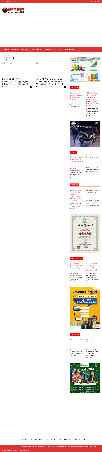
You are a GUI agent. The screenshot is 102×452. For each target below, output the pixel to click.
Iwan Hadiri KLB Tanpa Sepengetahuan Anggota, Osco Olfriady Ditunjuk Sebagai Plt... (16, 81)
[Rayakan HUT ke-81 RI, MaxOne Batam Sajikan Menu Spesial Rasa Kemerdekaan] (93, 161)
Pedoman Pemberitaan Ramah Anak (78, 447)
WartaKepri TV (70, 50)
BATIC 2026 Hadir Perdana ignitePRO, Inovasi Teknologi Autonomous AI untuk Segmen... (92, 277)
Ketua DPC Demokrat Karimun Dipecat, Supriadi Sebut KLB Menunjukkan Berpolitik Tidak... (50, 81)
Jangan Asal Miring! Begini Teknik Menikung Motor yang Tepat (76, 104)
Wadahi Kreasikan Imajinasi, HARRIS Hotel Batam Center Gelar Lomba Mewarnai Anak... (76, 174)
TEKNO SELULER (76, 258)
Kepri (14, 50)
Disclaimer (93, 447)
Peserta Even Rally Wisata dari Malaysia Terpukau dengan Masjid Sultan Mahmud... (92, 353)
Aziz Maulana (6, 87)
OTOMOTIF (74, 88)
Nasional (35, 50)
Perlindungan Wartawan (59, 447)
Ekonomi (24, 50)
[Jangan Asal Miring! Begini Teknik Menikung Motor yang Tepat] (77, 96)
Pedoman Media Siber (44, 447)
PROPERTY (74, 185)
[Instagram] (88, 1)
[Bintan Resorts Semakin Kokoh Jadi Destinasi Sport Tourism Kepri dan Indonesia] (77, 343)
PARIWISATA (75, 334)
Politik (57, 50)
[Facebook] (85, 1)
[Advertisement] (63, 10)
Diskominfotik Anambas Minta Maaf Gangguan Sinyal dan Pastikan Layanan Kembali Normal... (76, 277)
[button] (97, 50)
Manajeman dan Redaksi (29, 447)
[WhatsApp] (95, 1)
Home (6, 50)
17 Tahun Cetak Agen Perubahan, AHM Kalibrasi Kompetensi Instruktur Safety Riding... (92, 111)
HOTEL (73, 152)
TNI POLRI (47, 50)
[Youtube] (98, 1)
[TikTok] (91, 1)
